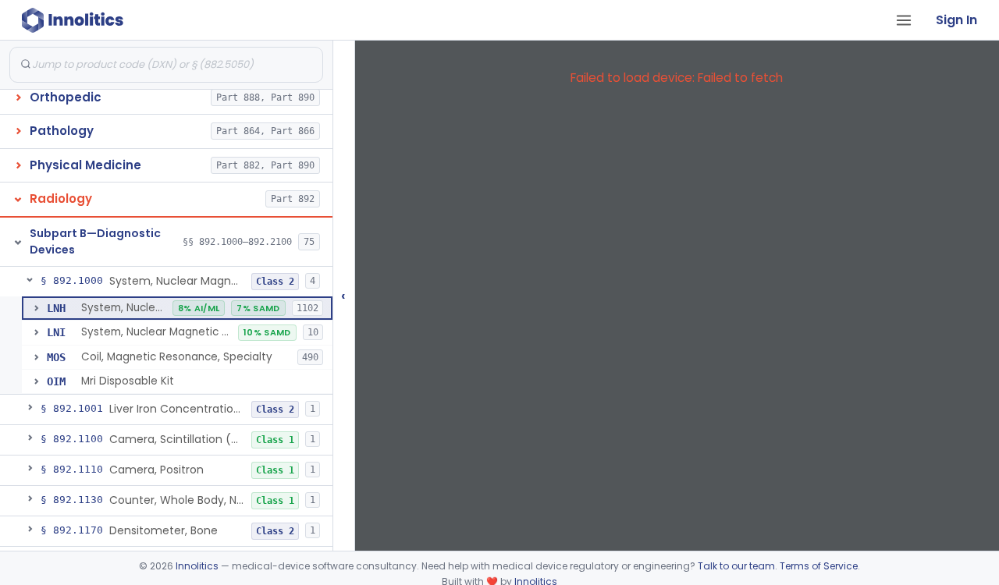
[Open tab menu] (904, 20)
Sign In (956, 20)
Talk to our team (736, 566)
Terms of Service (819, 566)
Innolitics (197, 566)
